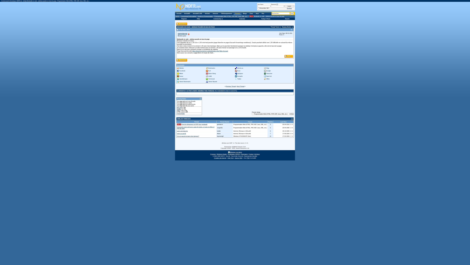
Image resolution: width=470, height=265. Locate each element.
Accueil (178, 13)
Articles (207, 13)
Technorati (211, 79)
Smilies (179, 109)
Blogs (245, 13)
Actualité (187, 13)
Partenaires (244, 154)
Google (268, 71)
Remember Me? (264, 8)
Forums (237, 13)
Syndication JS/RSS (234, 154)
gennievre (182, 34)
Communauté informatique (188, 16)
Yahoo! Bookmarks (185, 81)
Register (184, 19)
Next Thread (240, 86)
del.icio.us (240, 68)
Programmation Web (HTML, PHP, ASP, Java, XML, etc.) (231, 16)
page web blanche (182, 131)
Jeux (257, 13)
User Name (260, 4)
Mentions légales (222, 154)
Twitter (239, 79)
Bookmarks (211, 68)
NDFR (177, 16)
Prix (263, 13)
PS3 (248, 158)
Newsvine (269, 73)
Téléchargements (226, 13)
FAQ (198, 19)
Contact (251, 154)
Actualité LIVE (197, 13)
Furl (209, 71)
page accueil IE (181, 133)
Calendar (242, 19)
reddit (210, 76)
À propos (213, 154)
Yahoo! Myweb (212, 81)
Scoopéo (240, 76)
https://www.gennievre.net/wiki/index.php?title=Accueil (210, 51)
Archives (257, 154)
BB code (179, 107)
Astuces (215, 13)
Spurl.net (269, 76)
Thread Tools (275, 27)
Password (273, 4)
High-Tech (231, 158)
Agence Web (238, 158)
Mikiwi (181, 73)
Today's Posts (265, 19)
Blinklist (181, 68)
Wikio (268, 79)
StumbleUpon (183, 79)
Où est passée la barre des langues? (188, 136)
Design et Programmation (205, 16)
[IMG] (178, 110)
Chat (251, 13)
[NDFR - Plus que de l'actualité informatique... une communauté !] (235, 6)
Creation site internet (220, 158)
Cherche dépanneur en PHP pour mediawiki (194, 124)
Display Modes (286, 27)
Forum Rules (181, 113)
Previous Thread (231, 86)
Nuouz (181, 76)
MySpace (240, 73)
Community (217, 19)
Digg (267, 68)
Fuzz (238, 71)
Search (287, 19)
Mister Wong (212, 73)
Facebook (182, 71)
